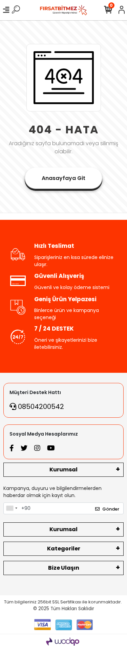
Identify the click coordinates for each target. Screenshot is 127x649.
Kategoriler (63, 548)
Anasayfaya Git (63, 178)
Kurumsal (63, 469)
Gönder (110, 509)
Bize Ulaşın (63, 568)
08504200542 (40, 406)
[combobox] (11, 508)
